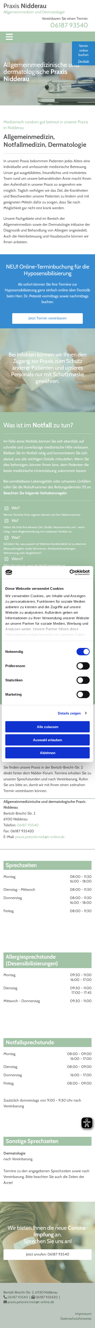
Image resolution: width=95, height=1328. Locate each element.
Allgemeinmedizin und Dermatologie (34, 12)
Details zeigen (69, 713)
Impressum (83, 1314)
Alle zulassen (47, 727)
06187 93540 (28, 825)
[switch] (83, 666)
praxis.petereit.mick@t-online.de (40, 837)
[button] (47, 318)
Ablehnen (47, 753)
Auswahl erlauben (47, 740)
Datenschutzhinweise (76, 1318)
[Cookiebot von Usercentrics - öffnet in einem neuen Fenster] (69, 572)
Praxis (24, 6)
